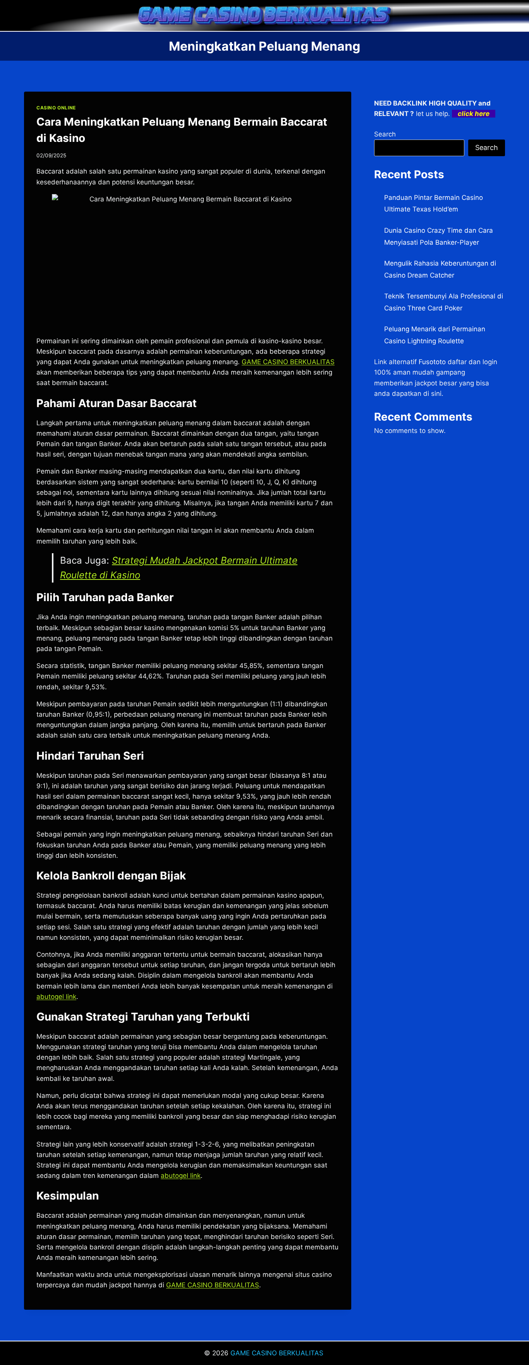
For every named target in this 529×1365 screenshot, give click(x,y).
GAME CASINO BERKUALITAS (277, 1353)
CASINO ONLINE (56, 108)
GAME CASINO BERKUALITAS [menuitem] (288, 362)
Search (385, 134)
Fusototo (432, 362)
